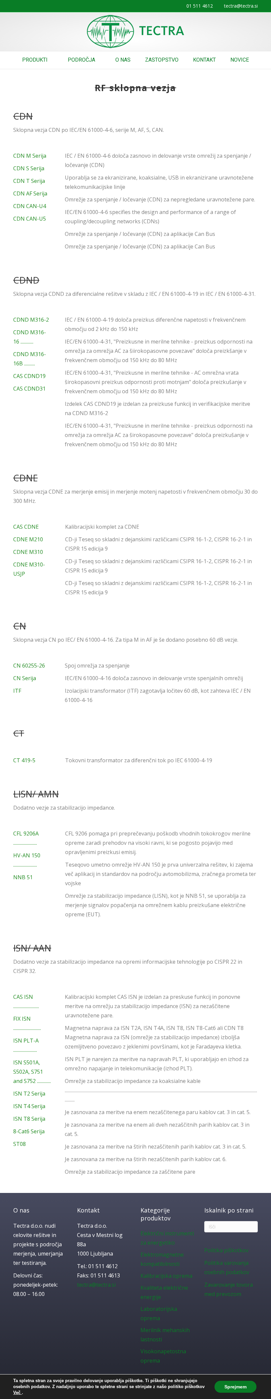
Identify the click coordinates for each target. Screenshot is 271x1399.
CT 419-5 (24, 760)
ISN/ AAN (32, 948)
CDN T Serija (29, 181)
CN (19, 626)
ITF (17, 690)
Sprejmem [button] (235, 1386)
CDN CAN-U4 (29, 206)
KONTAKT (204, 60)
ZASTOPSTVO (161, 60)
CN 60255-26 (29, 665)
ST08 (19, 1144)
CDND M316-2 (31, 319)
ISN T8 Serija (29, 1118)
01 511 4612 (199, 6)
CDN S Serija (28, 168)
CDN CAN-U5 (29, 218)
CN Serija (24, 678)
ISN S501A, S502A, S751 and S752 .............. (32, 1072)
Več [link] (17, 1392)
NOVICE (239, 60)
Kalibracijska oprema (166, 1275)
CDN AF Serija (30, 193)
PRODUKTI (35, 60)
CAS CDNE (26, 526)
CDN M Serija (29, 155)
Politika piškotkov (226, 1250)
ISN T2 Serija (29, 1093)
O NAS (123, 60)
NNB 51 (23, 877)
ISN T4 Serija (29, 1106)
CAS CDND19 (29, 376)
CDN (23, 116)
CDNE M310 (28, 552)
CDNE (25, 478)
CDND (26, 280)
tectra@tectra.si (241, 6)
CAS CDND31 (29, 388)
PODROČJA (81, 60)
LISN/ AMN (36, 794)
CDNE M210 (28, 539)
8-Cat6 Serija (29, 1131)
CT (18, 733)
